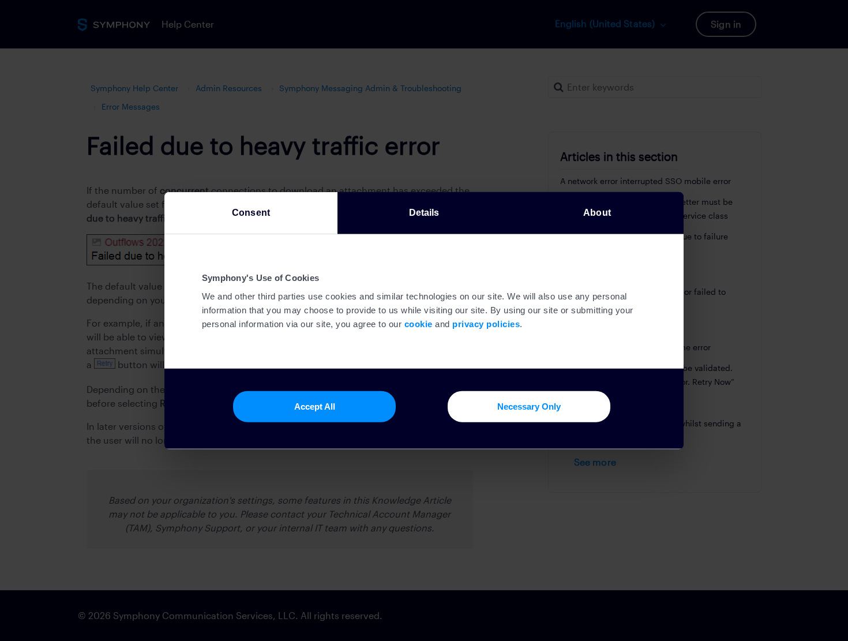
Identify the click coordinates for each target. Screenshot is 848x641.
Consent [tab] (251, 212)
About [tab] (597, 212)
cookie (418, 324)
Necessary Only (529, 406)
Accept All (314, 406)
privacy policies (486, 324)
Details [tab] (424, 212)
